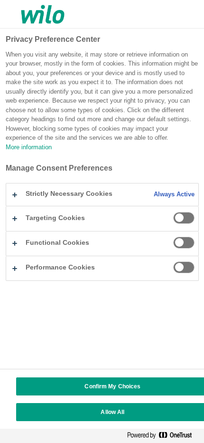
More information (29, 147)
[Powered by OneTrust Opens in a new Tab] (163, 437)
